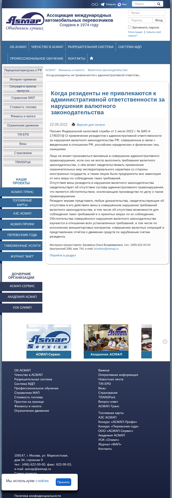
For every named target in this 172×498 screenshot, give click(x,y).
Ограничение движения (23, 125)
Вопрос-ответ (108, 401)
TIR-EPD (23, 134)
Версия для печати (91, 124)
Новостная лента (110, 379)
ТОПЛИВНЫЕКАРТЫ (22, 203)
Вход (159, 20)
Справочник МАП (23, 98)
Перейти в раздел (63, 255)
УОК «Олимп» (108, 440)
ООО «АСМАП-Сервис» (115, 431)
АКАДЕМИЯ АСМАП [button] (22, 297)
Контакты (105, 448)
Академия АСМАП (111, 435)
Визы (22, 143)
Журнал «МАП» (109, 444)
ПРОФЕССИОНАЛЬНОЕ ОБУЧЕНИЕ (36, 58)
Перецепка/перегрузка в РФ (23, 70)
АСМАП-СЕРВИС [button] (22, 286)
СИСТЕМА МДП (130, 47)
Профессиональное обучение (36, 388)
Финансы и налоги (23, 116)
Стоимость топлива (23, 107)
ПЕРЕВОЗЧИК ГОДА (22, 235)
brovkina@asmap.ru (106, 248)
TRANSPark (23, 162)
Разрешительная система (33, 379)
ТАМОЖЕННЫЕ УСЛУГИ (22, 245)
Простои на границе (29, 401)
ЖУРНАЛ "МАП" (22, 256)
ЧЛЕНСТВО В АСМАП (47, 47)
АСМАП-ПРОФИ (22, 224)
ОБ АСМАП (18, 47)
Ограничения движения (31, 410)
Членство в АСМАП (28, 375)
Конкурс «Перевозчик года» (118, 426)
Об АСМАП (22, 370)
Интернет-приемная (23, 79)
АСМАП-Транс (108, 406)
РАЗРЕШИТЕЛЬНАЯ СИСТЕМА (91, 47)
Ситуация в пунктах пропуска (23, 89)
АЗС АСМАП (22, 213)
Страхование (23, 153)
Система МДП (24, 383)
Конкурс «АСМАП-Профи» (117, 422)
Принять (63, 482)
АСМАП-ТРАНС (22, 192)
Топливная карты (111, 413)
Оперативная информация (118, 375)
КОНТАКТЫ (76, 58)
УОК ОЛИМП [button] (22, 307)
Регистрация (135, 32)
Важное (104, 370)
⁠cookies (42, 481)
